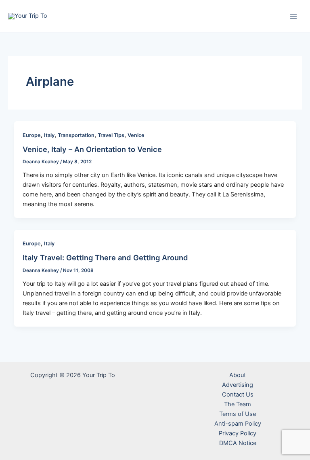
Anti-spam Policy (237, 423)
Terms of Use (237, 414)
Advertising (237, 384)
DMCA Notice (237, 443)
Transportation (76, 135)
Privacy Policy (237, 433)
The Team (237, 404)
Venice (136, 135)
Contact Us (237, 394)
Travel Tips (111, 135)
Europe (32, 135)
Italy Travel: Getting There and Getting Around (105, 257)
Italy (49, 135)
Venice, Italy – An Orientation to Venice (92, 149)
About (237, 375)
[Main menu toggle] (293, 16)
